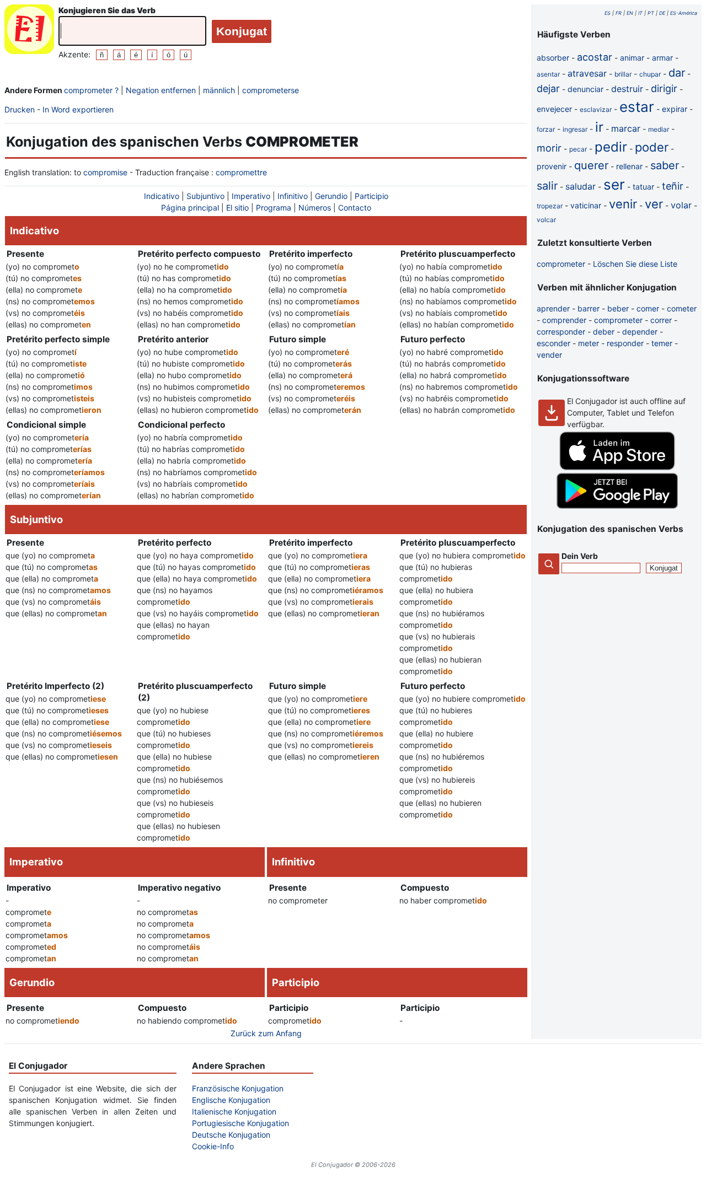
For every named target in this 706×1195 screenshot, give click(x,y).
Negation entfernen (161, 90)
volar (681, 205)
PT (651, 13)
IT (640, 13)
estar (636, 106)
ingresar (575, 129)
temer (661, 343)
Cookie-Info (213, 1146)
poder (651, 147)
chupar (650, 74)
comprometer (561, 263)
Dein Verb (579, 556)
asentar (548, 74)
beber (618, 308)
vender (549, 354)
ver (654, 204)
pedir (611, 147)
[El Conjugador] (29, 32)
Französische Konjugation (238, 1088)
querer (591, 165)
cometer (682, 308)
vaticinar (585, 205)
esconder (553, 343)
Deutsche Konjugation (231, 1134)
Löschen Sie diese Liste (635, 263)
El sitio (237, 207)
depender (639, 331)
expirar (674, 109)
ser (614, 184)
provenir (551, 166)
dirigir (664, 88)
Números (314, 207)
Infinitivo (292, 196)
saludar (580, 186)
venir (623, 204)
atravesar (587, 73)
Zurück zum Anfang (266, 1033)
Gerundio (331, 196)
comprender (564, 320)
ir (599, 127)
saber (664, 165)
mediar (658, 129)
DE (662, 13)
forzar (546, 129)
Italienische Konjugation (234, 1111)
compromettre (241, 172)
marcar (625, 128)
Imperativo (251, 196)
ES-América (683, 13)
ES (608, 13)
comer (648, 308)
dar (676, 72)
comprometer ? (91, 90)
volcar (546, 220)
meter (588, 343)
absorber (553, 57)
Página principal (190, 207)
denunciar (585, 89)
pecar (578, 149)
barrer (588, 308)
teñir (672, 186)
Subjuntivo (205, 196)
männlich (219, 90)
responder (625, 343)
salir (547, 185)
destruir (627, 88)
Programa (273, 207)
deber (603, 331)
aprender (553, 308)
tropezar (550, 206)
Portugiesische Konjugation (240, 1123)
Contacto (354, 207)
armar (662, 57)
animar (632, 57)
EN (630, 13)
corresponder (561, 331)
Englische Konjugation (231, 1100)
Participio (371, 196)
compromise (105, 172)
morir (549, 148)
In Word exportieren (78, 109)
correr (661, 320)
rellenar (629, 166)
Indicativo (161, 196)
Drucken (19, 109)
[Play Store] (617, 505)
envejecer (554, 109)
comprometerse (270, 90)
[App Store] (617, 467)
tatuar (643, 186)
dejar (548, 88)
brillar (623, 74)
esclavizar (596, 109)
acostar (594, 57)
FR (619, 13)
